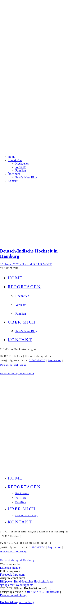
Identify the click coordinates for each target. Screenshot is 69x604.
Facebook (6, 574)
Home (11, 156)
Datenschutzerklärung (13, 365)
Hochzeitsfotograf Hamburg (17, 373)
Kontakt (12, 180)
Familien (20, 170)
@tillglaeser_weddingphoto (16, 585)
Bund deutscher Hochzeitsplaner (33, 581)
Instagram (19, 574)
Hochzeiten (22, 163)
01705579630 (37, 360)
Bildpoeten (6, 581)
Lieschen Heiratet (10, 567)
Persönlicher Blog (26, 177)
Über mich (14, 174)
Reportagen (15, 160)
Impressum (54, 360)
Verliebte (20, 167)
